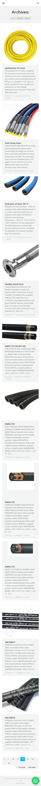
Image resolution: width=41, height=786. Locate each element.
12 (23, 759)
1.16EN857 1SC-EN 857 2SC (22, 377)
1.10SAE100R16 (19, 748)
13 (27, 759)
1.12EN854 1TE (18, 597)
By (9, 98)
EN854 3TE (10, 424)
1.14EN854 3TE (18, 457)
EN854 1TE (10, 566)
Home (13, 18)
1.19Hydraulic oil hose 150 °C (23, 237)
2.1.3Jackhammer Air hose (22, 96)
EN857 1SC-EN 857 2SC (15, 346)
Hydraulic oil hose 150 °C (16, 204)
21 (9, 763)
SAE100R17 (10, 642)
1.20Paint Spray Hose (21, 171)
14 (32, 759)
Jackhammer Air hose (15, 68)
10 (13, 759)
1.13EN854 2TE (18, 535)
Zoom (17, 46)
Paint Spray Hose (13, 143)
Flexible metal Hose (14, 284)
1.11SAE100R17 (19, 673)
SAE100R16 (10, 717)
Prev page (21, 767)
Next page (31, 767)
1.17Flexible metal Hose (21, 315)
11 (18, 759)
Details (23, 46)
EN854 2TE (10, 502)
